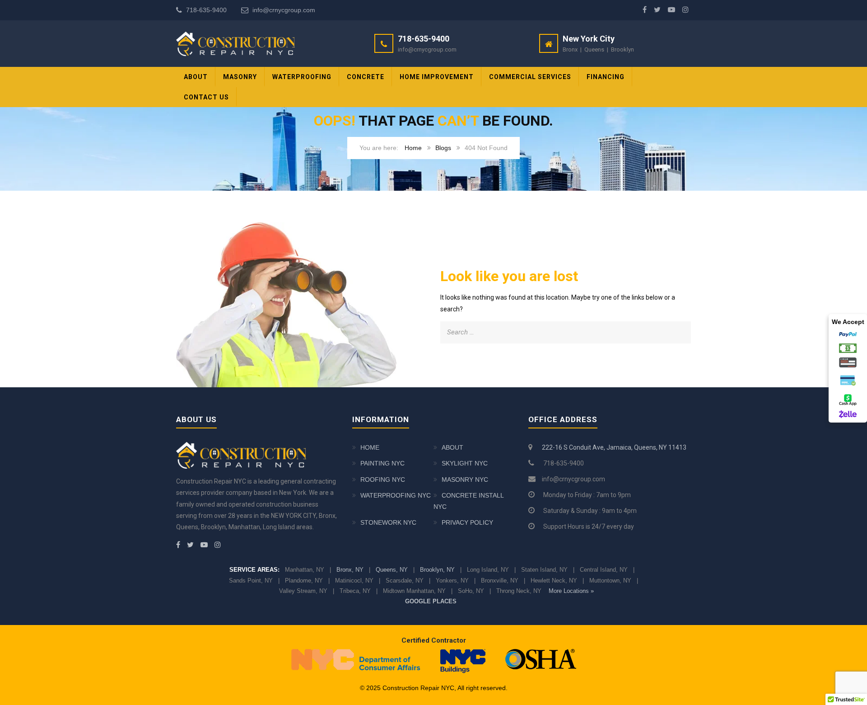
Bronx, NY (350, 569)
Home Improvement (437, 76)
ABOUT (196, 76)
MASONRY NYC (465, 479)
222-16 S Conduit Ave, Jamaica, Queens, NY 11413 (614, 447)
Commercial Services (530, 76)
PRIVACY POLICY (467, 522)
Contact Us (206, 97)
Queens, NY (392, 569)
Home (413, 147)
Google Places (431, 601)
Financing (606, 76)
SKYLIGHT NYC (465, 463)
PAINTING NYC (382, 463)
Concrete (365, 76)
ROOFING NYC (382, 479)
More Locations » (571, 591)
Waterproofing (301, 76)
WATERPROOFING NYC (395, 495)
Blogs (443, 147)
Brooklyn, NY (437, 569)
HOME (369, 447)
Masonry (240, 76)
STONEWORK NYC (388, 522)
